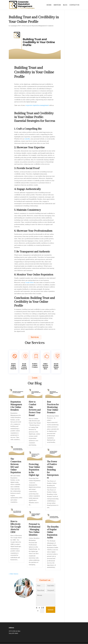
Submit (51, 610)
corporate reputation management (37, 105)
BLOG (65, 5)
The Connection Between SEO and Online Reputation (15, 466)
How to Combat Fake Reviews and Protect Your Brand (35, 408)
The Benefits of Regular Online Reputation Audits (53, 532)
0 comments (50, 25)
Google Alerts (29, 282)
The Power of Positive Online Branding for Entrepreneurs (53, 469)
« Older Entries (13, 574)
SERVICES (57, 5)
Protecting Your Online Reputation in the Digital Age (34, 469)
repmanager (13, 25)
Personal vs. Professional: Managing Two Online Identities (34, 529)
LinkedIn (27, 139)
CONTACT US (74, 5)
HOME (49, 5)
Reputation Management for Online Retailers (16, 405)
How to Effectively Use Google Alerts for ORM (15, 526)
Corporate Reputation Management (36, 25)
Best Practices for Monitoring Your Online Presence (53, 407)
